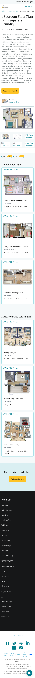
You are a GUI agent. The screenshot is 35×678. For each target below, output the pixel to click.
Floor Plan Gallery (7, 566)
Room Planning (7, 555)
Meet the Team (7, 602)
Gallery (3, 11)
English (14, 636)
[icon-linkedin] (28, 643)
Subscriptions (6, 510)
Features (4, 505)
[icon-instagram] (14, 643)
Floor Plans (5, 536)
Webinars (4, 581)
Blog (3, 571)
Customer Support (22, 2)
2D (16, 156)
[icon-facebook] (7, 643)
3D (21, 156)
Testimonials (6, 607)
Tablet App (5, 525)
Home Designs (13, 11)
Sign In (31, 2)
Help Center (5, 576)
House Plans (5, 541)
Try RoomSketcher (17, 479)
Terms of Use (12, 654)
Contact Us (5, 617)
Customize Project (10, 91)
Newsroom (5, 612)
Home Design (6, 546)
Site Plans (5, 551)
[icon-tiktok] (21, 648)
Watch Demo (6, 515)
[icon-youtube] (14, 648)
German (20, 636)
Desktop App (6, 520)
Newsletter (5, 586)
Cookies (18, 654)
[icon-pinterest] (21, 643)
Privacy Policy (6, 654)
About (3, 597)
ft (9, 156)
